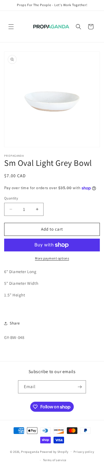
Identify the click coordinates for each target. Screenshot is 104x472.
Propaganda (30, 451)
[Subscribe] (79, 386)
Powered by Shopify (54, 451)
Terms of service (54, 460)
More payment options (52, 258)
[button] (11, 27)
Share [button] (15, 323)
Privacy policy (83, 452)
